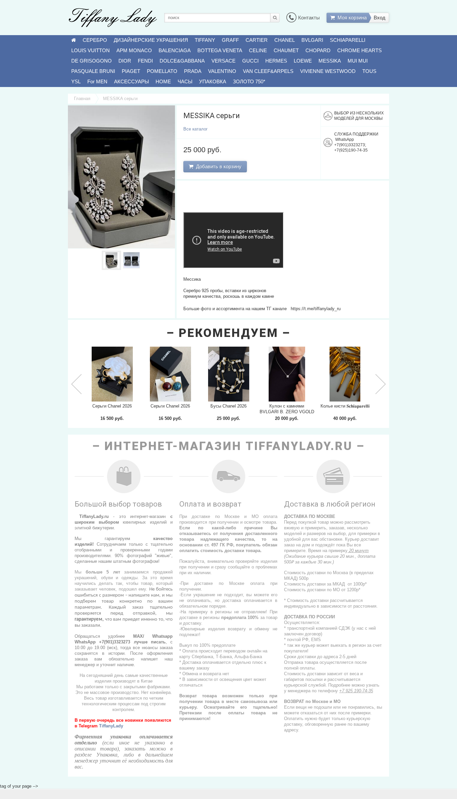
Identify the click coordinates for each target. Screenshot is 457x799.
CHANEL (284, 40)
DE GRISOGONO (91, 61)
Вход (379, 17)
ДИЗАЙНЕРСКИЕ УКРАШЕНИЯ (151, 40)
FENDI (145, 61)
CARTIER (257, 40)
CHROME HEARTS (359, 50)
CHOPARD (318, 50)
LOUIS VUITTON (90, 50)
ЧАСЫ (185, 81)
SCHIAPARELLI (347, 40)
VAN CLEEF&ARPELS (268, 71)
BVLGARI (312, 40)
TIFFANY (205, 40)
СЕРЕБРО (95, 40)
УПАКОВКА (212, 81)
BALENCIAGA (175, 50)
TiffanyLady (111, 725)
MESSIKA (329, 61)
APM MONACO (134, 50)
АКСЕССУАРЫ (131, 81)
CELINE (258, 50)
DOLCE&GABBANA (182, 61)
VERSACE (223, 61)
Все (195, 128)
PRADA (192, 71)
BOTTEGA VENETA (219, 50)
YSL (76, 81)
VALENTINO (222, 71)
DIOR (124, 61)
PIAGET (131, 71)
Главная (82, 98)
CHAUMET (286, 50)
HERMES (276, 61)
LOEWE (303, 61)
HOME (163, 81)
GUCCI (250, 61)
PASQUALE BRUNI (93, 71)
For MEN (97, 81)
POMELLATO (162, 71)
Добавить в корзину (217, 166)
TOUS (369, 71)
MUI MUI (358, 61)
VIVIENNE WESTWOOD (328, 71)
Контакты (309, 17)
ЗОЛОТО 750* (249, 81)
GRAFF (230, 40)
